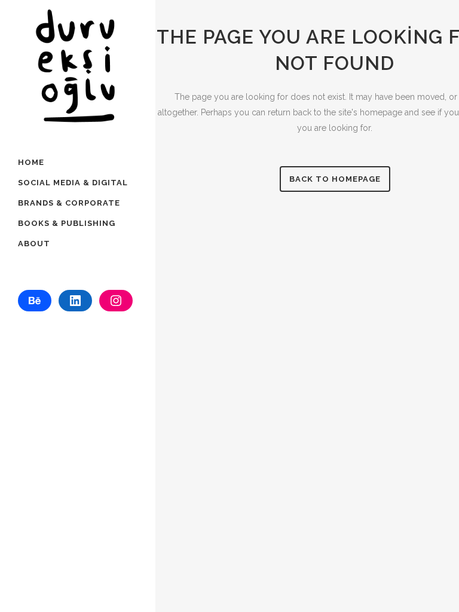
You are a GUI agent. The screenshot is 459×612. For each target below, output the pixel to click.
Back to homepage (335, 179)
